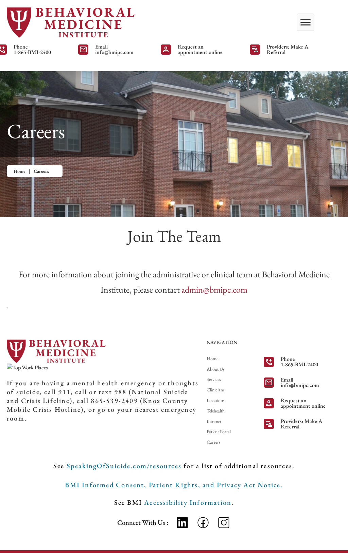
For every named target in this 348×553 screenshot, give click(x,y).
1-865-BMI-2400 (32, 52)
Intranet (214, 421)
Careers (214, 442)
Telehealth (216, 411)
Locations (216, 400)
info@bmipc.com (114, 52)
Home (19, 171)
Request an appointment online (200, 49)
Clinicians (216, 390)
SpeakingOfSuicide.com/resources (124, 465)
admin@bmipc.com (214, 289)
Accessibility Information (187, 502)
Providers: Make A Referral (287, 49)
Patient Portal (219, 431)
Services (214, 379)
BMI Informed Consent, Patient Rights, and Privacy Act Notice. (174, 484)
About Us (216, 369)
